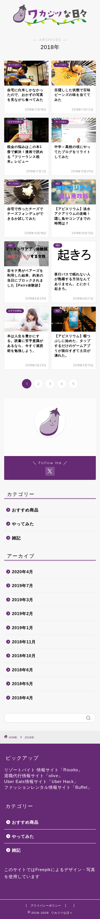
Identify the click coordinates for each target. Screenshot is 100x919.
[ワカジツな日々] (50, 26)
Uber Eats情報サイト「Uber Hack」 (41, 781)
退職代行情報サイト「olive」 (33, 775)
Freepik (43, 869)
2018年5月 (22, 683)
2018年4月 (22, 697)
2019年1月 (22, 627)
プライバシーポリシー (46, 905)
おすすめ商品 (25, 510)
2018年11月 (24, 641)
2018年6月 (22, 669)
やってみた (23, 523)
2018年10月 (24, 655)
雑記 (16, 538)
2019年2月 (22, 613)
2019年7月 (22, 585)
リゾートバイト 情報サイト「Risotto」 (43, 769)
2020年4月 (22, 571)
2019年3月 (22, 599)
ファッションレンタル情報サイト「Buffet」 (48, 787)
